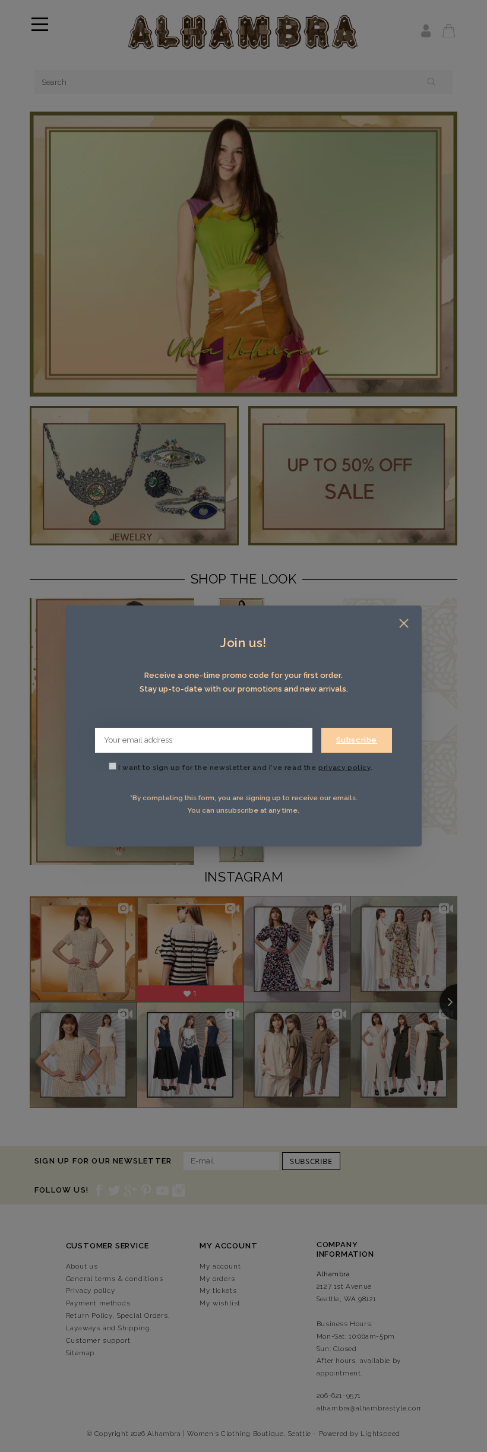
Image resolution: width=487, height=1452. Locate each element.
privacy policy (344, 767)
